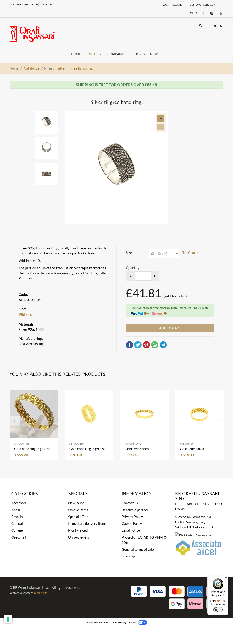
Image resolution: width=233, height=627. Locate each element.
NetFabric (40, 593)
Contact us (130, 503)
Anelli (15, 510)
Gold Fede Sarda (137, 449)
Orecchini (18, 537)
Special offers (78, 517)
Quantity (132, 268)
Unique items (78, 510)
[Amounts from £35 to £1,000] (165, 313)
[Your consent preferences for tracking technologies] (8, 619)
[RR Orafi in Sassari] (32, 34)
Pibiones (25, 314)
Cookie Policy (132, 523)
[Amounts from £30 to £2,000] (145, 313)
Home (14, 68)
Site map (128, 556)
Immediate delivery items (87, 523)
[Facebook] (202, 13)
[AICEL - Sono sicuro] (195, 534)
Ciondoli (17, 523)
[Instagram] (211, 13)
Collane (17, 530)
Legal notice (131, 530)
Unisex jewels (78, 537)
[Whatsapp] (220, 13)
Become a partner (135, 510)
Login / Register (172, 4)
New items (76, 503)
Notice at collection (97, 622)
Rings (49, 68)
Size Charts (189, 253)
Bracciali (18, 517)
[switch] (218, 609)
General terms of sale (138, 549)
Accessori (18, 503)
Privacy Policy (132, 517)
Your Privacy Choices (124, 622)
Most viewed (78, 530)
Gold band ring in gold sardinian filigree (33, 449)
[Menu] (225, 578)
